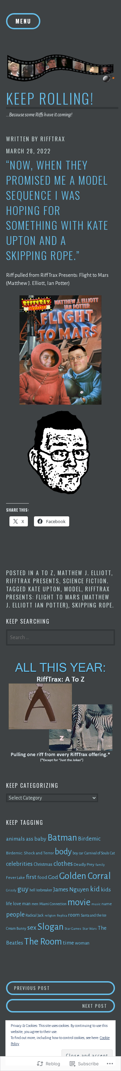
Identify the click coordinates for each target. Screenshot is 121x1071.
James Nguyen (71, 889)
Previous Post (28, 987)
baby (40, 839)
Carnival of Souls (96, 853)
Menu (23, 21)
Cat (112, 853)
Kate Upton (44, 589)
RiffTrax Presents (32, 581)
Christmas (43, 864)
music (95, 904)
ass (29, 839)
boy (75, 853)
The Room (43, 942)
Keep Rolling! (50, 98)
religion (50, 915)
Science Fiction (85, 581)
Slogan (50, 927)
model (72, 589)
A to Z (45, 573)
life (9, 903)
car (81, 853)
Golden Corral (85, 876)
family (100, 864)
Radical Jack (35, 915)
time (68, 943)
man (26, 903)
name (107, 903)
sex (31, 927)
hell (32, 890)
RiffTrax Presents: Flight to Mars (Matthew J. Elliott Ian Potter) (58, 597)
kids (106, 890)
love (17, 903)
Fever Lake (15, 877)
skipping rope (92, 605)
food (42, 877)
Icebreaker (44, 890)
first (31, 877)
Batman (62, 838)
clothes (63, 863)
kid (95, 889)
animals (15, 839)
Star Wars (89, 928)
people (15, 914)
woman (82, 943)
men (35, 904)
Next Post (56, 1005)
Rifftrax (52, 139)
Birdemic (89, 839)
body (63, 851)
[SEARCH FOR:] (60, 637)
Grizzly (11, 890)
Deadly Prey (84, 864)
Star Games (73, 928)
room (74, 915)
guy (23, 889)
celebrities (19, 864)
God (53, 877)
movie (79, 902)
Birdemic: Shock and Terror (30, 853)
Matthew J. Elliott (84, 573)
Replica (62, 915)
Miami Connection (53, 904)
